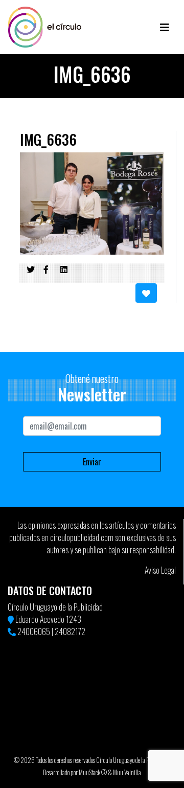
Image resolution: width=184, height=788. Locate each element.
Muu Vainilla (127, 772)
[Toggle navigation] (164, 27)
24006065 (33, 631)
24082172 (70, 631)
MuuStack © (93, 772)
